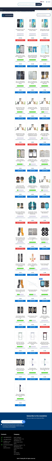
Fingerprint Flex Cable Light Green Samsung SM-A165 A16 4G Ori (44, 108)
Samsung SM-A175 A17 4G (44, 87)
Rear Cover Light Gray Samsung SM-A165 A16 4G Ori (32, 82)
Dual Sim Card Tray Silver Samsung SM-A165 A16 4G (32, 343)
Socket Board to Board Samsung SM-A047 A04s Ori (20, 317)
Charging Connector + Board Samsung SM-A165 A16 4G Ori (32, 186)
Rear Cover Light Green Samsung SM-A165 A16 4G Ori (44, 56)
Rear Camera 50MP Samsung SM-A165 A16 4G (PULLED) (44, 134)
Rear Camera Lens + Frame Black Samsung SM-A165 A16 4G (44, 238)
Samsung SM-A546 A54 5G (20, 374)
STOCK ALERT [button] (20, 40)
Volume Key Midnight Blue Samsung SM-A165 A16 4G (20, 395)
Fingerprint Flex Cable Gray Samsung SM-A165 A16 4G (32, 108)
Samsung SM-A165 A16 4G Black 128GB (20, 30)
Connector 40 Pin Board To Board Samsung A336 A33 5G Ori (20, 265)
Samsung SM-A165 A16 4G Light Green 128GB (44, 30)
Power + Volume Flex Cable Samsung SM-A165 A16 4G (32, 265)
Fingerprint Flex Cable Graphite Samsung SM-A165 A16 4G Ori (20, 134)
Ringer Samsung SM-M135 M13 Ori (45, 212)
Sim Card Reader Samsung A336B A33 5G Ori (32, 238)
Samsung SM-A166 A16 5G (20, 243)
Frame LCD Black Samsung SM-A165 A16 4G (20, 160)
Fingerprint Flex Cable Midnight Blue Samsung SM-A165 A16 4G (44, 186)
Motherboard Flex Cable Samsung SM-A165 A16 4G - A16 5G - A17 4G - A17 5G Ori (20, 239)
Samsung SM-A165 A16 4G (20, 61)
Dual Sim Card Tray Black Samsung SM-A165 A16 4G (45, 317)
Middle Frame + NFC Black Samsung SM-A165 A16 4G (32, 160)
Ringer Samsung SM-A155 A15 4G (45, 291)
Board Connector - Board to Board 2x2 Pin (32, 317)
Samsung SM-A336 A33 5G (32, 243)
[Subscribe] (23, 421)
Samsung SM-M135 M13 (44, 217)
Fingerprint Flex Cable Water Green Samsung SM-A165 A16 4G (20, 108)
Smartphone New (20, 35)
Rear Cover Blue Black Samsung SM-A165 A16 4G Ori (20, 82)
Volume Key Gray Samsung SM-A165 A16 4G (32, 369)
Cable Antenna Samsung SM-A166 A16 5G (32, 291)
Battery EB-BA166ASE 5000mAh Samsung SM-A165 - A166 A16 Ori (32, 56)
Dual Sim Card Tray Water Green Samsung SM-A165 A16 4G (20, 343)
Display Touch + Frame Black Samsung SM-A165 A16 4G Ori (20, 56)
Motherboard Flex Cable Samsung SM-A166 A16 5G (20, 291)
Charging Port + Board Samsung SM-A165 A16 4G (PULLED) (32, 212)
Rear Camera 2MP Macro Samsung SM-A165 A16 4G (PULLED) (20, 212)
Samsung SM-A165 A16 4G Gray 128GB (32, 30)
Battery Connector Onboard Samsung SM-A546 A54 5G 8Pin (20, 369)
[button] (20, 66)
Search (39, 4)
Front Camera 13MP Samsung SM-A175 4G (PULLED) (44, 82)
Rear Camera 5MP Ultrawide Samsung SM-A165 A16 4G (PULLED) (20, 186)
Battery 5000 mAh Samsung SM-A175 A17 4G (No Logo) (44, 160)
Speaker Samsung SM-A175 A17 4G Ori (44, 264)
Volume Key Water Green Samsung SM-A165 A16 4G (44, 369)
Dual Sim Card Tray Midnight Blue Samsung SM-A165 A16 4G (44, 343)
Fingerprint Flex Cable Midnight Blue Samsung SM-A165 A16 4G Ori (32, 134)
